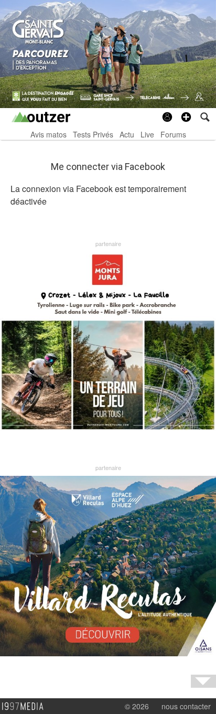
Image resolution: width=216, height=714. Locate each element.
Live (147, 134)
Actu (127, 134)
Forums (173, 134)
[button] (186, 117)
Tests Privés (93, 134)
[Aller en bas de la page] (203, 681)
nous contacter (186, 706)
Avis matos (48, 134)
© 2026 (137, 706)
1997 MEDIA (25, 706)
